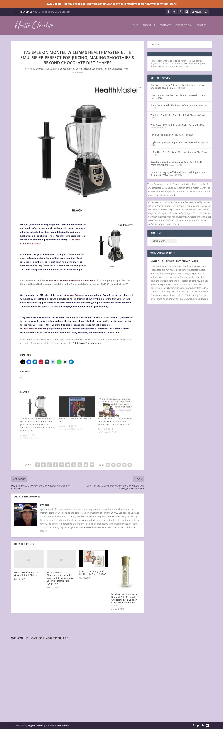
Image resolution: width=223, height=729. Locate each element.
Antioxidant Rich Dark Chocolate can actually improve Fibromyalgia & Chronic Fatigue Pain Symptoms (60, 578)
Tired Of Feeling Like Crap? (164, 134)
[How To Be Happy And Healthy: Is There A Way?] (93, 558)
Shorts (201, 25)
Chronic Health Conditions (89, 68)
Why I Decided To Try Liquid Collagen (51, 11)
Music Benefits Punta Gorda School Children (26, 574)
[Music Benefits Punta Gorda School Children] (29, 559)
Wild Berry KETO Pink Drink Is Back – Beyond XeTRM (177, 125)
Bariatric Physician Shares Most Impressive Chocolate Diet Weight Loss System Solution (115, 421)
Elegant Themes (35, 725)
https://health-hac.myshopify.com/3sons (152, 3)
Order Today (183, 25)
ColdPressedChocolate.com (87, 343)
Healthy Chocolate (113, 68)
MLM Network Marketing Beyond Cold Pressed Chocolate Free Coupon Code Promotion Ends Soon (125, 600)
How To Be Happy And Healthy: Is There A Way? (92, 573)
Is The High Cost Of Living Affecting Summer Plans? (176, 152)
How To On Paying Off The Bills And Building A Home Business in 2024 (177, 173)
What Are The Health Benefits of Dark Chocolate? (175, 115)
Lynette (39, 68)
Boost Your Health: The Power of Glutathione (174, 105)
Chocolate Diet (67, 68)
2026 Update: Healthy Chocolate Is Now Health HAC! (177, 95)
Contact (165, 25)
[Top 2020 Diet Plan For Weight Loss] (77, 406)
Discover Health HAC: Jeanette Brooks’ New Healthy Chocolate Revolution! (177, 86)
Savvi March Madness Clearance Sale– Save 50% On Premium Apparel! (176, 163)
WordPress (63, 725)
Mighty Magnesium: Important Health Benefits (174, 142)
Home (134, 25)
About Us (149, 25)
